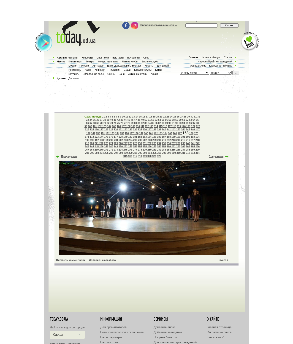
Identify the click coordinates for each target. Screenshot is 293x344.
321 (154, 156)
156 (127, 133)
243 (87, 146)
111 (142, 126)
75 (118, 123)
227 (125, 143)
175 (106, 136)
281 (154, 149)
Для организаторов (113, 327)
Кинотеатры (75, 61)
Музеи (72, 65)
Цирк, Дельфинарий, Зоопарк (124, 65)
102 (100, 126)
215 (183, 140)
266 (197, 146)
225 (116, 143)
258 (159, 146)
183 (145, 136)
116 (165, 126)
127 (101, 129)
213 (173, 140)
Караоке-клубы (143, 69)
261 (173, 146)
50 (145, 119)
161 (151, 133)
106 (119, 126)
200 (111, 140)
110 (138, 126)
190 (178, 136)
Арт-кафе (97, 65)
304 (150, 152)
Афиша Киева (198, 65)
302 (140, 152)
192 (188, 136)
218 (197, 140)
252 (130, 146)
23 (167, 116)
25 (174, 116)
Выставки (118, 57)
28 (185, 116)
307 (164, 152)
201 (116, 140)
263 (183, 146)
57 (169, 119)
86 (156, 123)
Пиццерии (114, 69)
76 (121, 123)
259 (164, 146)
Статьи (228, 57)
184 (149, 136)
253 (135, 146)
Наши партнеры (111, 337)
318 (140, 156)
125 (92, 129)
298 (121, 152)
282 (159, 149)
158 (136, 133)
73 (111, 123)
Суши (127, 69)
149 (93, 133)
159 (141, 133)
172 (92, 136)
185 (154, 136)
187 (164, 136)
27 (181, 116)
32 (198, 116)
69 (97, 123)
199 (106, 140)
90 (169, 123)
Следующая (216, 156)
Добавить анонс (165, 327)
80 (135, 123)
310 (178, 152)
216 (188, 140)
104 (109, 126)
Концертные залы (108, 61)
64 (194, 119)
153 (112, 133)
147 (197, 129)
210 (159, 140)
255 (145, 146)
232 (149, 143)
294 (102, 152)
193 (193, 136)
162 (156, 133)
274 (121, 149)
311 (183, 152)
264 (188, 146)
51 (149, 119)
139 (159, 129)
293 (97, 152)
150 (98, 133)
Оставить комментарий (71, 260)
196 (92, 140)
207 (145, 140)
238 (178, 143)
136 (145, 129)
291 (87, 152)
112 (147, 126)
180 (130, 136)
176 (111, 136)
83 (145, 123)
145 (188, 129)
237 (173, 143)
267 (87, 149)
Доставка (73, 78)
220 (92, 143)
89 (166, 123)
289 (193, 149)
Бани (122, 74)
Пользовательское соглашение (122, 332)
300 (130, 152)
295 (106, 152)
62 (187, 119)
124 (87, 129)
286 (178, 149)
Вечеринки (133, 57)
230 (140, 143)
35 (94, 119)
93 (180, 123)
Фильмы (73, 57)
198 (102, 140)
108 (128, 126)
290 (197, 149)
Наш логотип (109, 342)
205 (135, 140)
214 (178, 140)
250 (121, 146)
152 (108, 133)
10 (123, 116)
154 (117, 133)
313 (193, 152)
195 (87, 140)
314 (197, 152)
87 (159, 123)
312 (188, 152)
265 (193, 146)
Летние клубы (130, 61)
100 (90, 126)
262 (178, 146)
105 (114, 126)
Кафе (88, 69)
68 (94, 123)
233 (154, 143)
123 (198, 126)
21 (161, 116)
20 (157, 116)
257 (154, 146)
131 (121, 129)
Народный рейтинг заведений (215, 61)
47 (135, 119)
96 (190, 123)
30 (191, 116)
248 (111, 146)
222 (101, 143)
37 (101, 119)
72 (108, 123)
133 (130, 129)
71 (104, 123)
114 (156, 126)
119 (179, 126)
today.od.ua (59, 319)
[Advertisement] (146, 10)
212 (169, 140)
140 (164, 129)
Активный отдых (137, 74)
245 (97, 146)
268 (92, 149)
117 (170, 126)
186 (159, 136)
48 (139, 119)
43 (121, 119)
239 (183, 143)
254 (140, 146)
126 (97, 129)
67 (91, 123)
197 (97, 140)
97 (194, 123)
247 (106, 146)
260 (169, 146)
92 (176, 123)
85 (152, 123)
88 (163, 123)
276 (130, 149)
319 (145, 156)
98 (197, 123)
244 (92, 146)
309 (174, 152)
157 (132, 133)
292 (92, 152)
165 (170, 133)
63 (190, 119)
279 (145, 149)
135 (140, 129)
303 (145, 152)
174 (101, 136)
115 (161, 126)
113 (151, 126)
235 (164, 143)
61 (183, 119)
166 (175, 133)
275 (125, 149)
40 (111, 119)
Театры (90, 61)
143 (178, 129)
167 (180, 133)
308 (169, 152)
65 (197, 119)
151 (103, 133)
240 (188, 143)
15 (140, 116)
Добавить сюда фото (102, 260)
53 (156, 119)
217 (193, 140)
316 (130, 156)
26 (178, 116)
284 (169, 149)
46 (132, 119)
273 (116, 149)
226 (121, 143)
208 (150, 140)
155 (122, 133)
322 (159, 156)
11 (126, 116)
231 (145, 143)
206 (140, 140)
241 (193, 143)
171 (87, 136)
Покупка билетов (165, 337)
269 (97, 149)
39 (108, 119)
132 (125, 129)
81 (139, 123)
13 (133, 116)
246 (101, 146)
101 (95, 126)
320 (149, 156)
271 (106, 149)
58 (173, 119)
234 (159, 143)
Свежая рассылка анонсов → (158, 25)
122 (193, 126)
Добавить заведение (168, 332)
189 (173, 136)
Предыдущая (69, 156)
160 (146, 133)
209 (154, 140)
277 (135, 149)
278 (140, 149)
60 (180, 119)
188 (169, 136)
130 (116, 129)
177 (116, 136)
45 (128, 119)
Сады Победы (93, 116)
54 (159, 119)
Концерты (87, 57)
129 (111, 129)
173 (97, 136)
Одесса (58, 334)
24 (171, 116)
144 (183, 129)
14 (137, 116)
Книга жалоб (215, 337)
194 (197, 136)
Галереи (84, 65)
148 (88, 133)
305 (154, 152)
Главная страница (219, 327)
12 (130, 116)
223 (106, 143)
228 (130, 143)
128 (106, 129)
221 (97, 143)
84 (149, 123)
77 (125, 123)
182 (140, 136)
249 (116, 146)
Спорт (146, 57)
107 (124, 126)
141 (169, 129)
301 (135, 152)
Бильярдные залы (93, 74)
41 (115, 119)
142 (173, 129)
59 (176, 119)
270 (101, 149)
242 (197, 143)
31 (195, 116)
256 (149, 146)
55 (163, 119)
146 (193, 129)
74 (115, 123)
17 (147, 116)
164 (165, 133)
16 (143, 116)
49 (142, 119)
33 (87, 119)
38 (104, 119)
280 (149, 149)
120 (184, 126)
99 (85, 126)
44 (125, 119)
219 (87, 143)
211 (164, 140)
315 (125, 156)
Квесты (149, 65)
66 (87, 123)
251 (125, 146)
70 (101, 123)
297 (116, 152)
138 (154, 129)
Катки (158, 69)
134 (135, 129)
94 (183, 123)
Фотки (205, 57)
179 (125, 136)
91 (173, 123)
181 (135, 136)
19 (154, 116)
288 (188, 149)
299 (126, 152)
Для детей (163, 65)
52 (152, 119)
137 (149, 129)
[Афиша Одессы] (77, 44)
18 (150, 116)
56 (166, 119)
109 (133, 126)
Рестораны (74, 69)
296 (111, 152)
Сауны (111, 74)
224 (111, 143)
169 (191, 133)
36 (97, 119)
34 (91, 119)
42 (118, 119)
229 (135, 143)
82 (142, 123)
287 (183, 149)
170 (196, 133)
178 (121, 136)
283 (164, 149)
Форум (216, 57)
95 (187, 123)
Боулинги (73, 74)
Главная (193, 57)
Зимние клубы (150, 61)
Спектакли (103, 57)
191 (183, 136)
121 (188, 126)
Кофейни (100, 69)
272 (111, 149)
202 (121, 140)
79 (132, 123)
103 (104, 126)
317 (135, 156)
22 (164, 116)
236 (169, 143)
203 (126, 140)
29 (188, 116)
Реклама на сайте (219, 332)
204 (130, 140)
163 (160, 133)
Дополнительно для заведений (175, 342)
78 (128, 123)
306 (159, 152)
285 (173, 149)
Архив (154, 74)
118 (174, 126)
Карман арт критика (220, 65)
